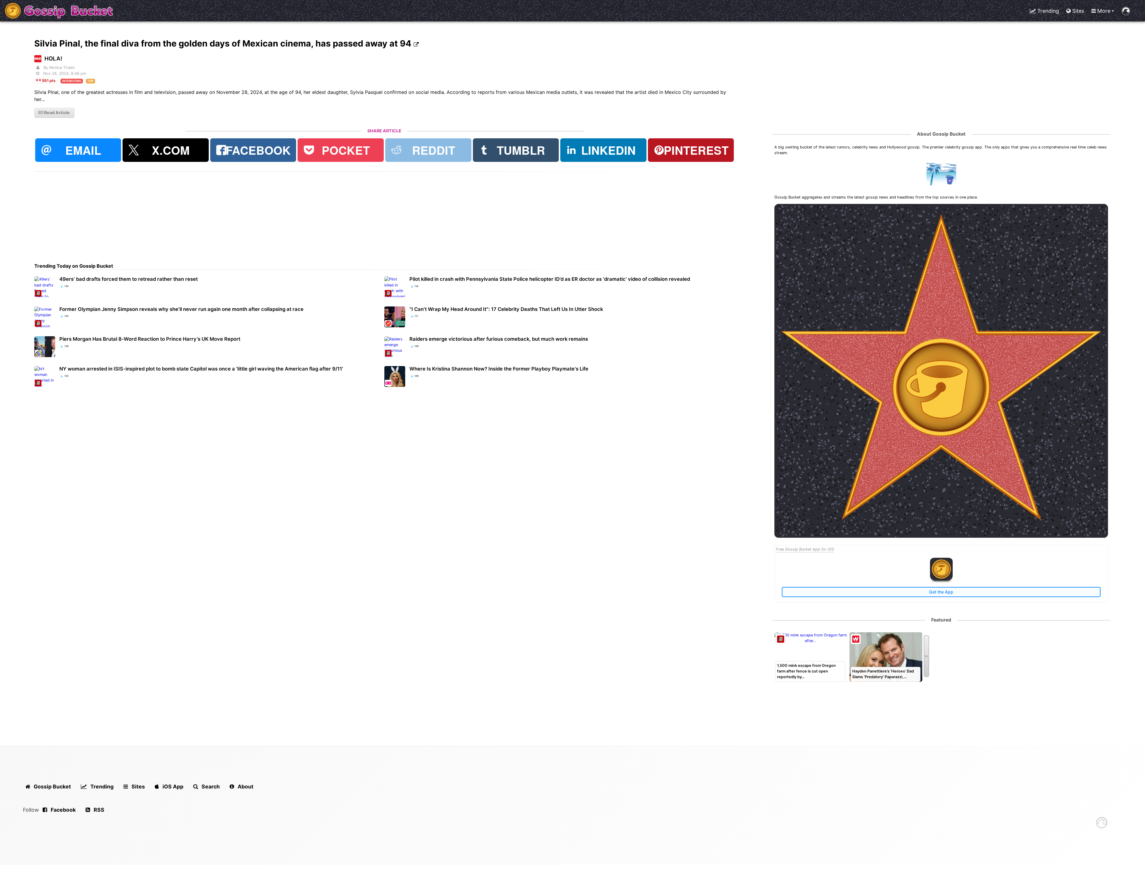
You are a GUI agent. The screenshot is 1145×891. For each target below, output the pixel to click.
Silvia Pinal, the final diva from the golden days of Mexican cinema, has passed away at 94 (224, 43)
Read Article (56, 112)
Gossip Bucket (52, 786)
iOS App (172, 786)
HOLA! (53, 58)
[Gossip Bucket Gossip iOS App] (941, 579)
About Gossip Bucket (941, 134)
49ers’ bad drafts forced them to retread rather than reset (128, 279)
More (1103, 11)
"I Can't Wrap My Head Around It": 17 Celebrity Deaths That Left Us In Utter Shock (506, 309)
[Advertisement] (213, 213)
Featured (941, 620)
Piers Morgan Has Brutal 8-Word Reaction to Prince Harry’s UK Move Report (149, 339)
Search (210, 786)
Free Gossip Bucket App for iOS (805, 549)
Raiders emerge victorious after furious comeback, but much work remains (498, 339)
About (244, 786)
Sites (1077, 11)
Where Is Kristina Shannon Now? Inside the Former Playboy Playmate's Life (498, 369)
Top (90, 81)
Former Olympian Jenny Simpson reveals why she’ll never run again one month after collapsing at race (181, 309)
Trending (1047, 11)
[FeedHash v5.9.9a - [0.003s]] (1102, 823)
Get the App (941, 591)
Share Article (384, 130)
